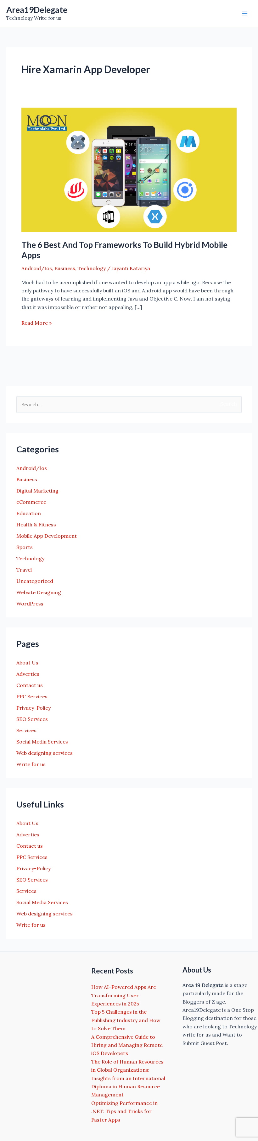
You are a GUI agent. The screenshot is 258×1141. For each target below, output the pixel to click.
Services (26, 730)
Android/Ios (36, 268)
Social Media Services (42, 741)
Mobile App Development (46, 536)
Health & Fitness (36, 524)
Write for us (31, 764)
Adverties (27, 674)
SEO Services (32, 719)
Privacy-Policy (33, 708)
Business (64, 268)
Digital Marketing (37, 491)
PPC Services (32, 696)
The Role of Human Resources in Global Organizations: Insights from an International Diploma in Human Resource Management (128, 1078)
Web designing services (44, 753)
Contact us (29, 685)
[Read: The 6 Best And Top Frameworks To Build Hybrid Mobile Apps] (129, 169)
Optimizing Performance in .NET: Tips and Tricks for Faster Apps (124, 1111)
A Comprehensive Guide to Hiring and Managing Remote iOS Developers (127, 1045)
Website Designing (38, 592)
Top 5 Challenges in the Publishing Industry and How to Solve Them (125, 1020)
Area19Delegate (36, 10)
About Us (27, 662)
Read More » (36, 323)
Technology (92, 268)
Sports (24, 547)
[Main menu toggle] (245, 13)
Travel (24, 570)
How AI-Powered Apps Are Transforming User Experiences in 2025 (123, 995)
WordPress (29, 603)
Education (28, 513)
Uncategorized (34, 581)
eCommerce (31, 502)
